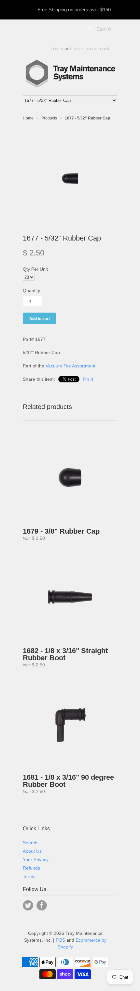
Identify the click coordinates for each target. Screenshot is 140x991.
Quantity (31, 290)
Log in (56, 48)
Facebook (41, 905)
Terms (29, 876)
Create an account (89, 48)
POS (60, 940)
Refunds (31, 868)
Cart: (103, 29)
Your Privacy (36, 859)
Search (30, 842)
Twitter (28, 905)
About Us (32, 851)
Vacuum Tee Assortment (70, 365)
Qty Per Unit (35, 269)
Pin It (88, 379)
